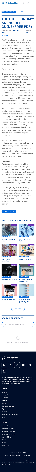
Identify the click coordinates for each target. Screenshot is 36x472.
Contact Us (5, 395)
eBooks (21, 12)
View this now (9, 211)
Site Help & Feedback (8, 406)
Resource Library (8, 12)
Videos (4, 442)
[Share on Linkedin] (5, 35)
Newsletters (5, 398)
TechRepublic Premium (8, 434)
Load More (18, 309)
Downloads (5, 426)
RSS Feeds (5, 400)
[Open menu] (32, 3)
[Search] (28, 3)
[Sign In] (23, 3)
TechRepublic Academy (8, 431)
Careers (4, 417)
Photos (4, 440)
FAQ (3, 409)
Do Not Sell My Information (10, 414)
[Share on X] (2, 35)
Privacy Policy (22, 452)
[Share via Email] (7, 35)
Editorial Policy (6, 445)
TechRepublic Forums (8, 429)
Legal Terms (13, 452)
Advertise (4, 412)
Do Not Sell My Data (14, 383)
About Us (4, 392)
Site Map (4, 403)
